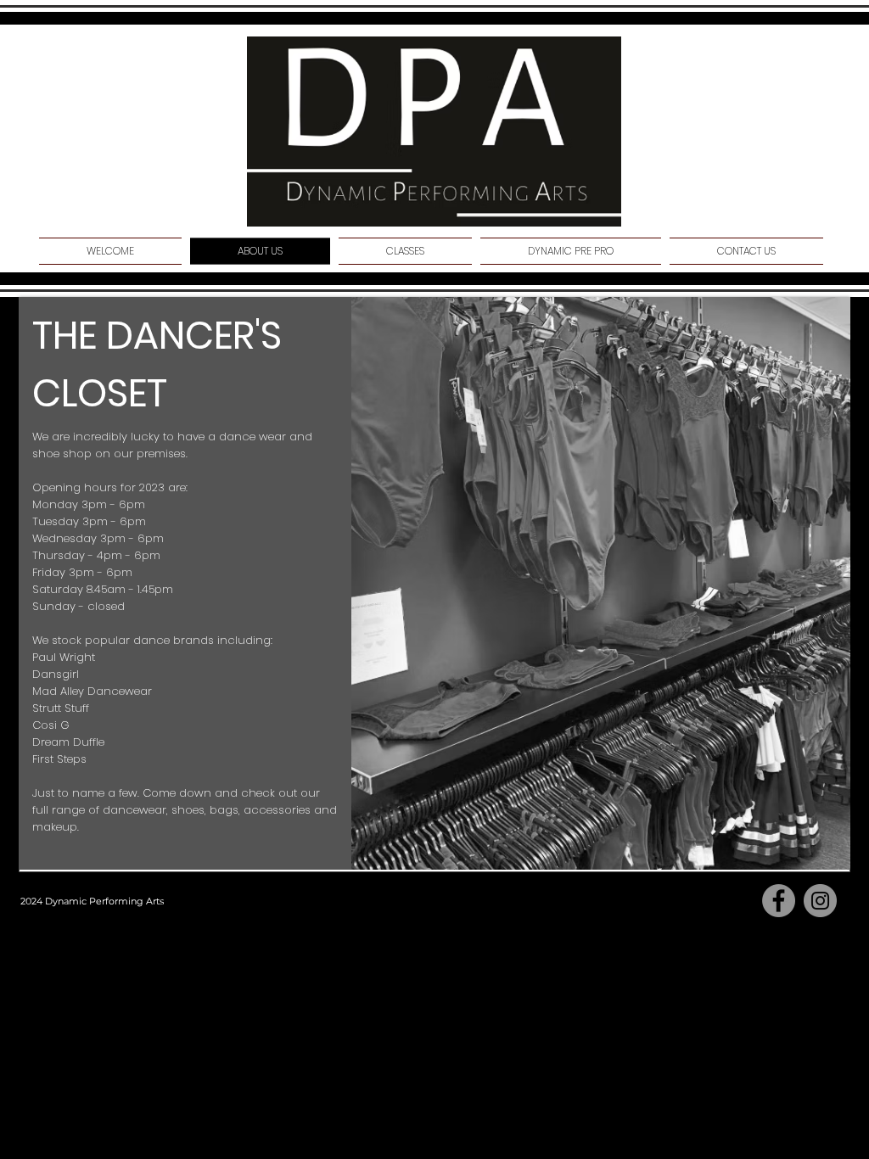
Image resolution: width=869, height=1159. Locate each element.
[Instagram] (820, 900)
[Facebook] (778, 900)
